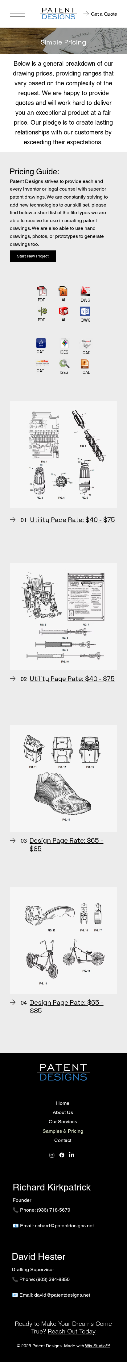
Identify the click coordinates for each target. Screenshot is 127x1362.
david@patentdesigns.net (62, 1295)
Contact (62, 1140)
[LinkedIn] (71, 1155)
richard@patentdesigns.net (64, 1226)
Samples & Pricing (63, 1131)
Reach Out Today (72, 1331)
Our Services (63, 1121)
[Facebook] (62, 1155)
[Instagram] (52, 1155)
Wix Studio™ (97, 1345)
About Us (63, 1112)
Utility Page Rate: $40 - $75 (72, 520)
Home (62, 1103)
